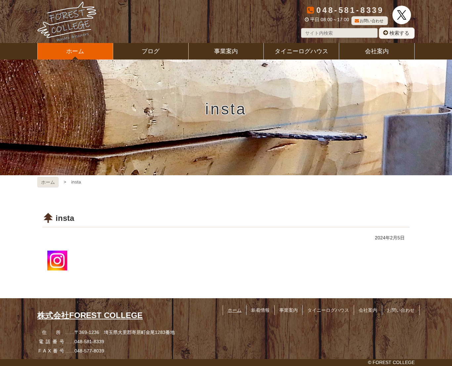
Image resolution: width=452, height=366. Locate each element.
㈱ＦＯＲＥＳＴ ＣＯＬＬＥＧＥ (66, 21)
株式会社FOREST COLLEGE (90, 315)
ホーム (48, 182)
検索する (399, 33)
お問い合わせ (372, 21)
